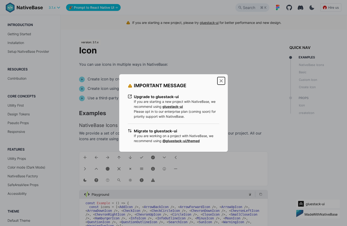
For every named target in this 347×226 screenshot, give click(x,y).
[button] (221, 81)
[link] (172, 106)
